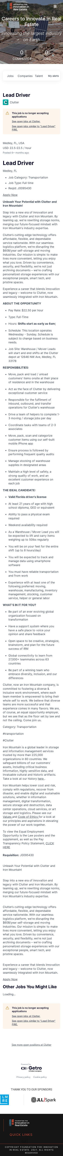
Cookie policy (40, 1077)
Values (7, 817)
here (41, 778)
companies (25, 76)
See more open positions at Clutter (31, 1044)
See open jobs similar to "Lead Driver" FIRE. (33, 128)
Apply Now (10, 195)
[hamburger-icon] (55, 6)
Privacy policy (23, 1077)
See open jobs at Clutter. (26, 121)
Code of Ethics (28, 817)
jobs (10, 76)
